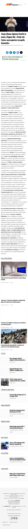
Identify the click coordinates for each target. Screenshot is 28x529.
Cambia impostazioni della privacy (14, 513)
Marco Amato (13, 398)
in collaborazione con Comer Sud (17, 446)
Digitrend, (2, 282)
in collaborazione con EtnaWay (17, 461)
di (10, 398)
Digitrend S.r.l (18, 509)
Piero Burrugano (10, 45)
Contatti (5, 522)
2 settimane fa (6, 282)
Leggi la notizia (12, 362)
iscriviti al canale (13, 59)
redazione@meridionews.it (15, 501)
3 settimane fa (6, 327)
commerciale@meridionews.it (16, 506)
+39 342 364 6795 (16, 502)
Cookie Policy (6, 524)
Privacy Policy (13, 522)
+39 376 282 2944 (15, 503)
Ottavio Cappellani (14, 477)
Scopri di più (21, 498)
